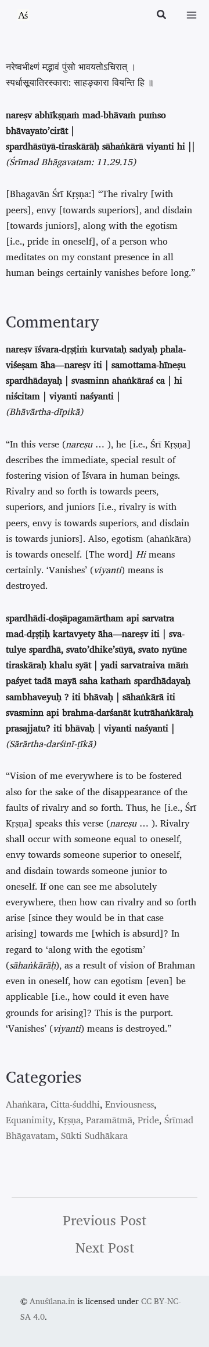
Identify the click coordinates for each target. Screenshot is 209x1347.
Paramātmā (109, 1119)
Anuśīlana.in (52, 1301)
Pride (148, 1119)
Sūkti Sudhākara (94, 1135)
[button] (162, 15)
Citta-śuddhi (75, 1104)
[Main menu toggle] (191, 15)
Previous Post (104, 1220)
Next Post (104, 1247)
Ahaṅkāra (25, 1104)
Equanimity (29, 1119)
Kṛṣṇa (69, 1119)
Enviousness (129, 1104)
